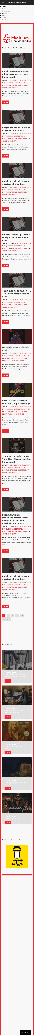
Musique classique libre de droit (15, 85)
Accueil (4, 6)
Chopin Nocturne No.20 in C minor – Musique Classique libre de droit (15, 74)
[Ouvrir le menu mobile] (3, 3)
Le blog (4, 17)
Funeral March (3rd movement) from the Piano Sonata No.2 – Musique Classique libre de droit (15, 519)
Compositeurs (6, 11)
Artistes (4, 13)
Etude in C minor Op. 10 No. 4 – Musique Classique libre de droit (16, 237)
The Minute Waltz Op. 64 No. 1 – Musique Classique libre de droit (16, 293)
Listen (6, 102)
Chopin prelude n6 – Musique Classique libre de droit (16, 129)
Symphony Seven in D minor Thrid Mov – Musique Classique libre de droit (17, 459)
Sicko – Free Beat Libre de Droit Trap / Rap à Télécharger (16, 402)
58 (22, 615)
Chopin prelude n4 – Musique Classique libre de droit (16, 577)
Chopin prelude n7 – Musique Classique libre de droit (16, 182)
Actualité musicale (21, 80)
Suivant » (6, 619)
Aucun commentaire (10, 88)
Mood (3, 15)
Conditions (5, 20)
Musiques (4, 9)
